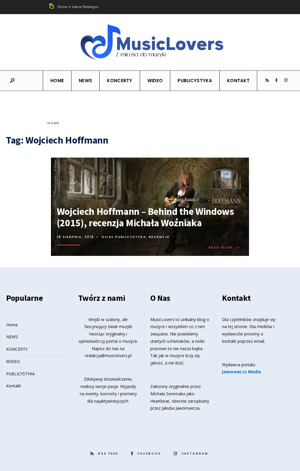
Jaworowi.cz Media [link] (241, 371)
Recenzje (159, 236)
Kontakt (238, 80)
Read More (225, 247)
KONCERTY (119, 80)
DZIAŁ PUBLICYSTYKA (124, 236)
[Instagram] (285, 80)
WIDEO (155, 80)
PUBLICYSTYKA (195, 80)
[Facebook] (276, 80)
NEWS (85, 80)
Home (57, 80)
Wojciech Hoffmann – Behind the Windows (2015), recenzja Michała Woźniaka (145, 217)
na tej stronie (234, 326)
